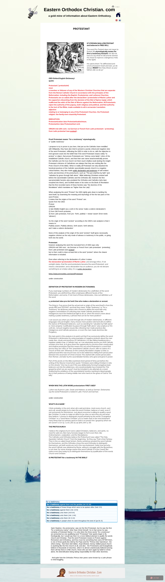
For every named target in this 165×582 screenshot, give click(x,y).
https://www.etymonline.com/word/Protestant (66, 274)
